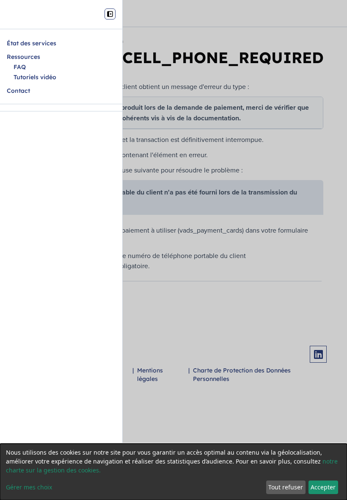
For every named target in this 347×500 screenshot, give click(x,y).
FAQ (20, 67)
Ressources (23, 57)
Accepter (323, 487)
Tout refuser (285, 487)
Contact (18, 90)
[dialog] (173, 472)
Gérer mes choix (29, 487)
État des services (31, 43)
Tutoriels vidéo (35, 77)
